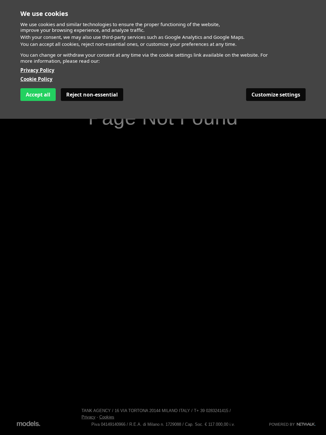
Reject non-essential (92, 94)
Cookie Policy (36, 79)
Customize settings (276, 94)
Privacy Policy (37, 70)
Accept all (38, 94)
